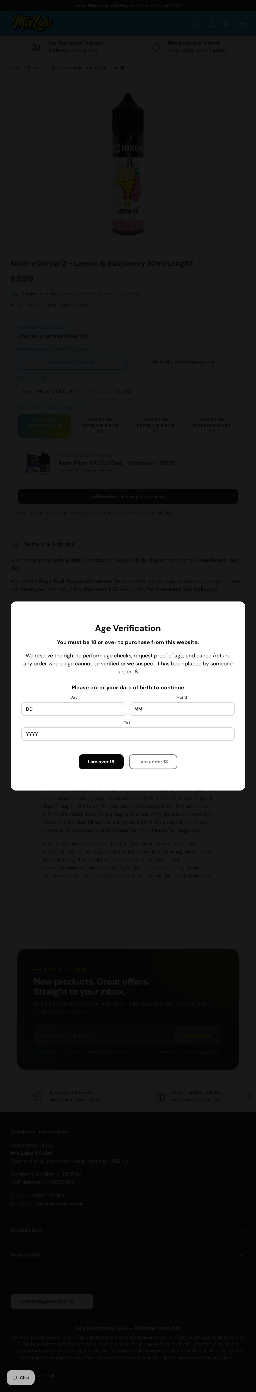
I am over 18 (101, 762)
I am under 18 (153, 762)
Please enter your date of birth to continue (128, 687)
